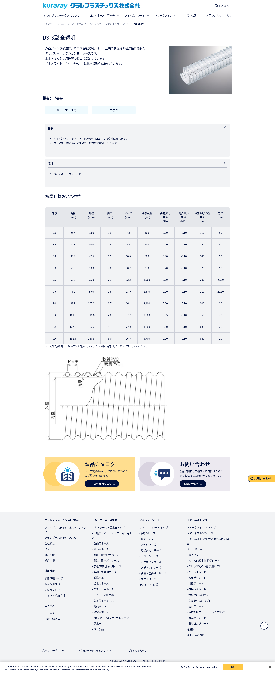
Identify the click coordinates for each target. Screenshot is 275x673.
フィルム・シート (135, 15)
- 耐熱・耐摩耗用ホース (105, 560)
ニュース (50, 613)
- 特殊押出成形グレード (200, 595)
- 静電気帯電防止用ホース (106, 566)
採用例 (190, 629)
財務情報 (50, 555)
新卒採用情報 (52, 584)
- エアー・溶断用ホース (105, 595)
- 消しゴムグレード (198, 623)
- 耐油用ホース (100, 549)
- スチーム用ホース (103, 589)
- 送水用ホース (100, 583)
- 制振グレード (195, 583)
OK (232, 667)
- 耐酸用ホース (100, 612)
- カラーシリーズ (149, 556)
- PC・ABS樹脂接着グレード (203, 560)
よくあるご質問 (196, 635)
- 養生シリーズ (147, 579)
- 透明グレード (195, 555)
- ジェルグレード (196, 572)
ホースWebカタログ (100, 484)
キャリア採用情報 (55, 595)
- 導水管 (96, 623)
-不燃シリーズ (147, 533)
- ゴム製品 (98, 629)
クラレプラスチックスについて (62, 15)
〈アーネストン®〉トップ (201, 527)
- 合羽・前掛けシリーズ (152, 573)
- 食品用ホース (100, 543)
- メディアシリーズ (150, 567)
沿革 (47, 549)
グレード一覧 (194, 549)
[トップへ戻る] (264, 626)
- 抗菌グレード (195, 606)
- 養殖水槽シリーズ (150, 562)
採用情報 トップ (54, 578)
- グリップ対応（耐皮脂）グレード (207, 566)
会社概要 (50, 543)
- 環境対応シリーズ (150, 550)
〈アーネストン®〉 (165, 15)
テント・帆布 (147, 585)
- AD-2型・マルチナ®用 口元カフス (112, 618)
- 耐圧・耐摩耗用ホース (105, 555)
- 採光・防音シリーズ (151, 539)
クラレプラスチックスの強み (61, 537)
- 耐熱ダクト (99, 606)
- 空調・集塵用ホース (104, 572)
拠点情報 (50, 560)
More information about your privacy (90, 669)
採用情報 (191, 15)
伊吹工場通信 (52, 619)
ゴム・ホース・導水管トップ (108, 527)
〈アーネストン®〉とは (200, 533)
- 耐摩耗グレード (196, 618)
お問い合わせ (214, 15)
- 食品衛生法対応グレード (201, 600)
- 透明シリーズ (147, 544)
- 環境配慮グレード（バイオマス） (207, 612)
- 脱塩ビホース (100, 578)
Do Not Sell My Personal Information (199, 667)
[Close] (269, 666)
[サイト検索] (229, 15)
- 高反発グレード (196, 578)
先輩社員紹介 (52, 590)
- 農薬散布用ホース (103, 600)
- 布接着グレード (196, 589)
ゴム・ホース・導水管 (102, 15)
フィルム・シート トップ (153, 527)
